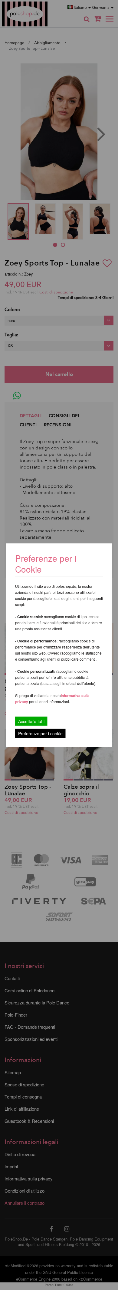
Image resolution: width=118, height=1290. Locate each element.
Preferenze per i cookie (40, 733)
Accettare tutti (31, 721)
